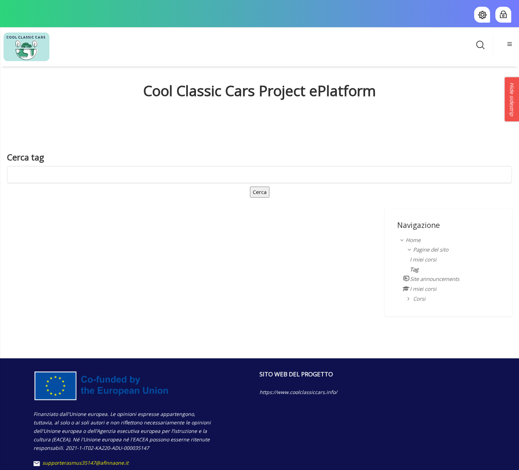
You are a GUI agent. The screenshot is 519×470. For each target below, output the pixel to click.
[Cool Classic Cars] (26, 46)
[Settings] (482, 15)
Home (413, 239)
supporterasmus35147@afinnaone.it (85, 462)
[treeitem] (448, 269)
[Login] (501, 15)
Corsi (419, 298)
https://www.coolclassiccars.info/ (298, 392)
